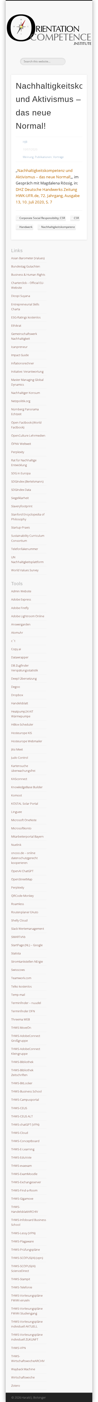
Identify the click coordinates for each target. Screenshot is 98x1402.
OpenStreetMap (21, 879)
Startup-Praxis (20, 527)
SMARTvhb (18, 937)
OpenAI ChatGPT (22, 871)
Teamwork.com (21, 978)
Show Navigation (75, 41)
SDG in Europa (21, 473)
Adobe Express (21, 599)
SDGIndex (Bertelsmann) (27, 481)
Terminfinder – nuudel (26, 1003)
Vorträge (58, 157)
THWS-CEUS (19, 1108)
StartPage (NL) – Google (27, 945)
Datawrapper (19, 657)
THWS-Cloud (19, 1133)
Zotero (15, 1385)
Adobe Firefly (20, 608)
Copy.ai (16, 649)
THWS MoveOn (21, 1027)
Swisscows (18, 970)
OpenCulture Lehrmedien (28, 435)
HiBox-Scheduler (22, 724)
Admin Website (21, 591)
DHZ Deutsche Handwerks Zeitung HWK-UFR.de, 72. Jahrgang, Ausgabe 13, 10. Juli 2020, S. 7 (48, 196)
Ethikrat (16, 325)
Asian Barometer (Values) (28, 258)
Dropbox (17, 695)
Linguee (16, 812)
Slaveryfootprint (21, 506)
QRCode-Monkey (22, 896)
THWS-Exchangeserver (26, 1182)
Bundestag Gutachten (25, 266)
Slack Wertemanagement (27, 929)
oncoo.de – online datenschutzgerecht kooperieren (24, 858)
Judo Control (19, 758)
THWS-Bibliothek (22, 1062)
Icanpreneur (19, 347)
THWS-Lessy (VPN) (23, 1233)
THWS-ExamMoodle (24, 1174)
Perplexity (17, 452)
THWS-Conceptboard (25, 1141)
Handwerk (25, 227)
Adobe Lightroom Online (27, 616)
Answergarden (21, 624)
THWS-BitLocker (21, 1083)
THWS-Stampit (20, 1279)
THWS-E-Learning (22, 1149)
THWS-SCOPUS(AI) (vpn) (27, 1258)
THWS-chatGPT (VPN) (25, 1124)
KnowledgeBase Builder (27, 787)
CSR (76, 218)
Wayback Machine (23, 1369)
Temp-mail (18, 995)
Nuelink (16, 845)
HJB (25, 142)
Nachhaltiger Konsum (25, 393)
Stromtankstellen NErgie (27, 961)
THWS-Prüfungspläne (25, 1249)
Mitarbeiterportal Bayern (27, 836)
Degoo (15, 687)
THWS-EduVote (21, 1157)
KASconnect (19, 779)
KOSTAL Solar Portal (24, 803)
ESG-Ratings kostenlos (26, 317)
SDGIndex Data (21, 490)
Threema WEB (20, 1019)
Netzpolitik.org (20, 401)
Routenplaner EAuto (24, 912)
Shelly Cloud (19, 920)
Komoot (16, 795)
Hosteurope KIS (21, 733)
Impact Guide (20, 355)
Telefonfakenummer (24, 549)
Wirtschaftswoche (23, 1377)
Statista (16, 953)
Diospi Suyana (20, 296)
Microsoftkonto (21, 828)
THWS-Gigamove (22, 1198)
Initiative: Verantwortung (27, 371)
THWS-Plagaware (22, 1241)
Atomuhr (17, 632)
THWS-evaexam (21, 1166)
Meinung (28, 157)
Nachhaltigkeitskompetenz (58, 227)
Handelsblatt (19, 703)
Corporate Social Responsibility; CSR (42, 218)
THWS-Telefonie (21, 1287)
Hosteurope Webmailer (26, 741)
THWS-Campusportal (25, 1100)
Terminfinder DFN (23, 1011)
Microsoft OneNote (23, 820)
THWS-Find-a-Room (24, 1190)
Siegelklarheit (20, 498)
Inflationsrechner (22, 363)
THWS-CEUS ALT (22, 1116)
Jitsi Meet (17, 749)
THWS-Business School (26, 1091)
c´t (13, 641)
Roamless (17, 904)
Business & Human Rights (28, 274)
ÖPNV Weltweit (21, 444)
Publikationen (43, 157)
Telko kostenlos (21, 986)
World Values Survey (25, 570)
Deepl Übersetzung (24, 678)
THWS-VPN (18, 1348)
